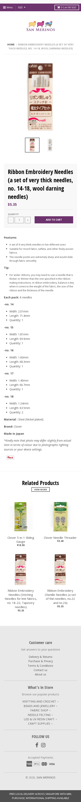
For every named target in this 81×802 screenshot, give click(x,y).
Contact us (40, 670)
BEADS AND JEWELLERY (39, 706)
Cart (68, 7)
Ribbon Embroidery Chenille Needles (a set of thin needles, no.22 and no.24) (60, 597)
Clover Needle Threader (60, 538)
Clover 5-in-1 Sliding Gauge (20, 540)
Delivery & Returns (40, 657)
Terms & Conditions (40, 666)
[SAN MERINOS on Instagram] (43, 745)
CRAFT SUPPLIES (39, 723)
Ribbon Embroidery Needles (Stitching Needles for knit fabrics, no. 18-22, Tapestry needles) (21, 599)
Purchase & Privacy (40, 661)
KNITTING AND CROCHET (39, 701)
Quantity (13, 214)
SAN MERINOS (46, 777)
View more (40, 489)
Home (11, 44)
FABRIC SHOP (39, 710)
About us (40, 674)
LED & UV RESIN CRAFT (39, 719)
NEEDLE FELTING (39, 715)
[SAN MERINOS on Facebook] (36, 745)
